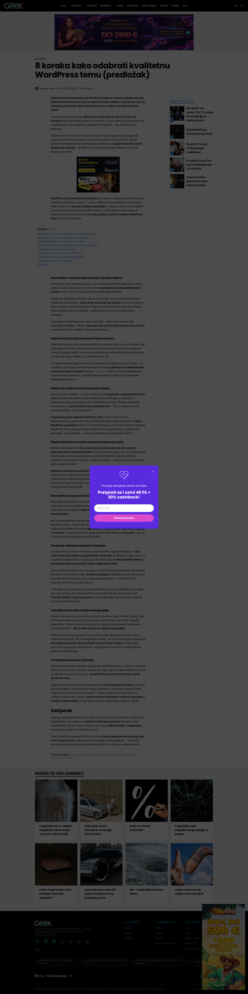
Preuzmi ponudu (124, 518)
